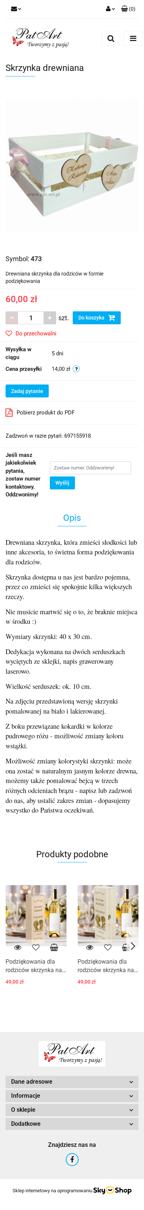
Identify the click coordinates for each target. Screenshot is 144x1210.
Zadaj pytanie (27, 391)
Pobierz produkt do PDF (46, 412)
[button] (128, 9)
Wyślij (62, 483)
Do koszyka (92, 318)
